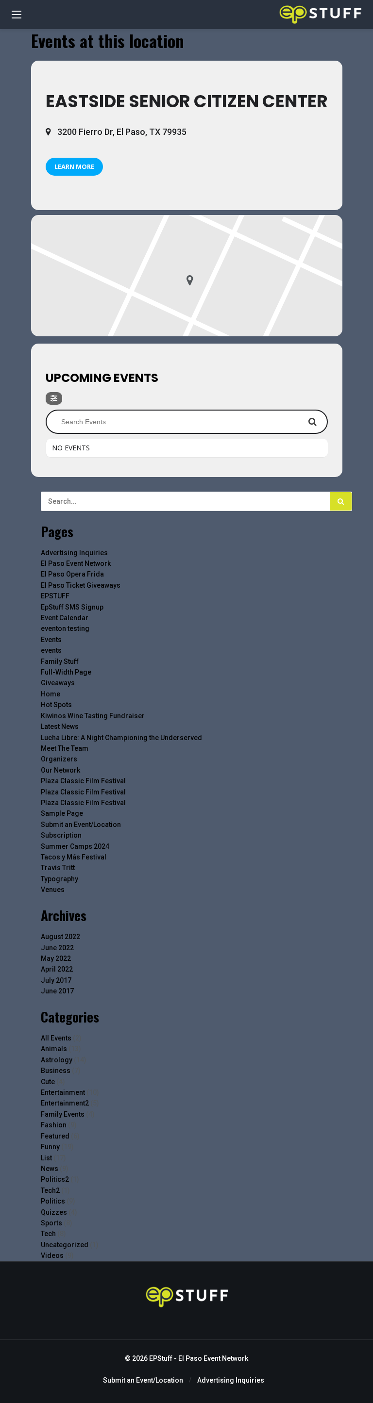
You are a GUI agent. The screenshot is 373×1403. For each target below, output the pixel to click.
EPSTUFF (55, 596)
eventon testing (65, 628)
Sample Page (62, 813)
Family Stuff (60, 661)
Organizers (59, 759)
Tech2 (50, 1190)
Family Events (63, 1114)
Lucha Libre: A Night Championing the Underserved (121, 738)
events (51, 650)
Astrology (56, 1060)
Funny (50, 1147)
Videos (52, 1255)
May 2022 (56, 958)
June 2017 (57, 991)
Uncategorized (64, 1245)
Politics (53, 1201)
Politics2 (55, 1179)
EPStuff (160, 1358)
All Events (56, 1038)
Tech (48, 1234)
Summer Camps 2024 (75, 846)
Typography (59, 879)
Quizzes (54, 1212)
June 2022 (57, 948)
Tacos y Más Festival (73, 857)
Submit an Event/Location (81, 824)
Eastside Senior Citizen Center (187, 101)
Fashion (54, 1125)
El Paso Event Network (76, 563)
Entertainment (63, 1092)
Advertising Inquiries (74, 553)
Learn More (74, 166)
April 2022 (57, 969)
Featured (55, 1136)
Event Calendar (64, 618)
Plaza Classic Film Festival (83, 781)
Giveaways (58, 683)
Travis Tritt (58, 868)
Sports (51, 1223)
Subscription (61, 835)
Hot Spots (56, 705)
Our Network (60, 770)
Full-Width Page (66, 672)
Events (51, 640)
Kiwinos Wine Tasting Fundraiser (93, 716)
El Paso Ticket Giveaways (80, 585)
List (46, 1158)
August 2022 (60, 937)
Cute (48, 1082)
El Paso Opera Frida (72, 574)
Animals (54, 1049)
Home (50, 694)
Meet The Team (64, 748)
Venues (53, 889)
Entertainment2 (65, 1103)
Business (55, 1070)
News (49, 1168)
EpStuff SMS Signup (72, 607)
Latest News (60, 726)
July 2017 (56, 980)
